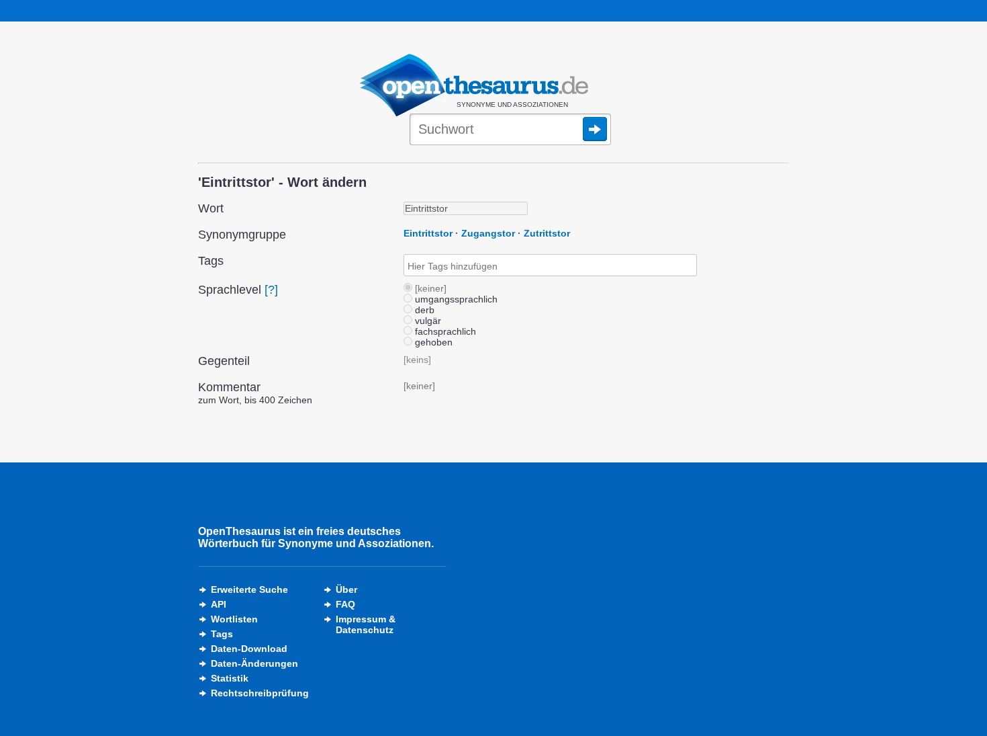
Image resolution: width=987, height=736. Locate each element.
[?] (271, 289)
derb (423, 309)
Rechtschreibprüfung (260, 693)
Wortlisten (234, 619)
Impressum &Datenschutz (365, 624)
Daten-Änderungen (254, 663)
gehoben (432, 342)
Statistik (229, 678)
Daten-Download (249, 648)
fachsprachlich (444, 331)
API (218, 604)
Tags (222, 633)
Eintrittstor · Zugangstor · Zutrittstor (487, 233)
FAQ (345, 604)
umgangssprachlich (455, 299)
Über (346, 589)
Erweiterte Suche (249, 589)
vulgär (426, 320)
